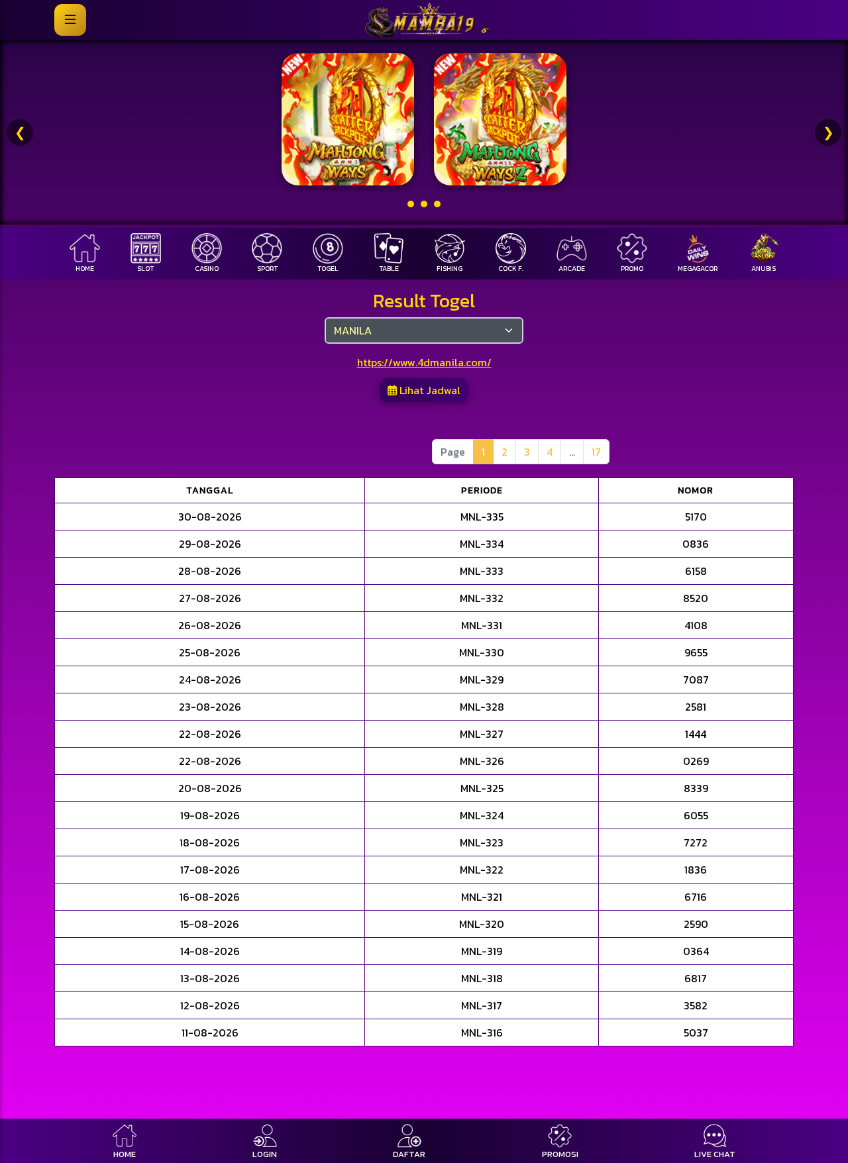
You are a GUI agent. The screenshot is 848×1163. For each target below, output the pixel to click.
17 (596, 452)
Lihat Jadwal (428, 390)
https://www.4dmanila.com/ (424, 362)
